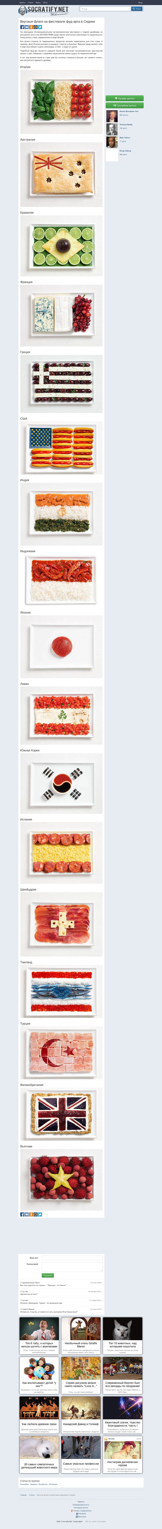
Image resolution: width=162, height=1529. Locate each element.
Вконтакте (82, 1516)
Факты (38, 2)
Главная (23, 1495)
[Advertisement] (125, 55)
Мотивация (53, 1484)
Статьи (30, 2)
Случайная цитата (126, 105)
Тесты (45, 2)
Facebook (82, 1513)
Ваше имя (34, 1258)
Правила (81, 1501)
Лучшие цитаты (126, 98)
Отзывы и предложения (82, 1510)
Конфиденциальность (81, 1504)
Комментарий (32, 1264)
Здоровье (33, 1484)
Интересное (43, 1484)
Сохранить (47, 1275)
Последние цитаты (81, 1507)
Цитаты (22, 2)
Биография (24, 1484)
